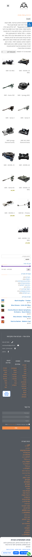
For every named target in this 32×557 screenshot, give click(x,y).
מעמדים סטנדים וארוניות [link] (14, 377)
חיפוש (27, 259)
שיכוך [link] (23, 534)
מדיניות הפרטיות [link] (12, 424)
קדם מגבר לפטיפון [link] (25, 285)
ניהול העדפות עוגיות (6, 394)
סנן (28, 269)
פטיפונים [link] (27, 512)
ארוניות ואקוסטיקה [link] (25, 291)
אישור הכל (24, 553)
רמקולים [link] (28, 279)
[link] (29, 24)
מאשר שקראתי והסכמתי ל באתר (16, 424)
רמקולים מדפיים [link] (27, 529)
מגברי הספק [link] (26, 478)
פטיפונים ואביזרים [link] (25, 283)
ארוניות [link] (27, 455)
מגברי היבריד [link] (27, 475)
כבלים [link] (28, 287)
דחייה (16, 553)
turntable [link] (28, 448)
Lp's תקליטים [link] (26, 293)
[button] (8, 5)
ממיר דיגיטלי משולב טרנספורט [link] (26, 495)
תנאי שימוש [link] (18, 549)
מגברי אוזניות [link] (24, 473)
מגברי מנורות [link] (28, 489)
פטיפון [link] (24, 510)
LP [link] (28, 445)
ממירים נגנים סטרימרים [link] (24, 281)
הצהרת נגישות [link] (10, 549)
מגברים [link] (28, 277)
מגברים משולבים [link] (27, 481)
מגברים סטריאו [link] (27, 485)
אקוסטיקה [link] (14, 368)
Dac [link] (26, 446)
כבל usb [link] (24, 457)
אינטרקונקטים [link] (25, 450)
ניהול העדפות (7, 553)
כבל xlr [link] (28, 459)
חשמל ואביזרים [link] (26, 289)
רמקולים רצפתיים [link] (27, 533)
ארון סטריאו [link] (26, 452)
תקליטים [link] (24, 397)
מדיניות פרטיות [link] (26, 549)
